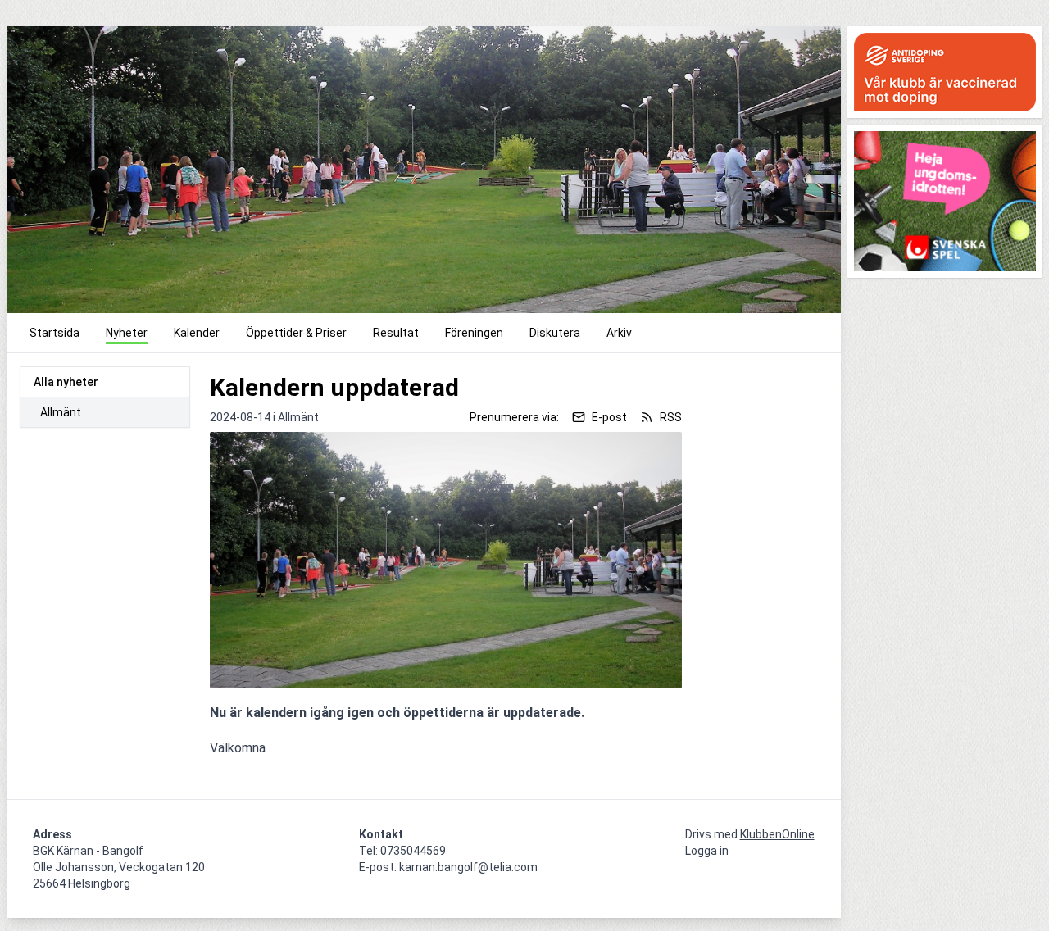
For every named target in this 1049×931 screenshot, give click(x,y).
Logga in (707, 850)
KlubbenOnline (777, 834)
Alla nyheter (66, 381)
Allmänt (60, 412)
